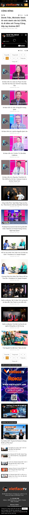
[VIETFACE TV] (14, 489)
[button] (26, 4)
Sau (25, 15)
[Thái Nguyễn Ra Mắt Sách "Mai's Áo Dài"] (14, 338)
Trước (21, 15)
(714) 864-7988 (15, 498)
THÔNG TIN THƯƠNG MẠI (9, 422)
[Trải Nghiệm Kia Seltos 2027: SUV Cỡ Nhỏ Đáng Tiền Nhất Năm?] (4, 449)
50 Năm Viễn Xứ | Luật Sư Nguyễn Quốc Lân (14, 131)
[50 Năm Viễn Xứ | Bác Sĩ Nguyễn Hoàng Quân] (14, 97)
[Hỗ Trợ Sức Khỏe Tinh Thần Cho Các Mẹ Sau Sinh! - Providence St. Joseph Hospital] (14, 242)
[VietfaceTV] (10, 5)
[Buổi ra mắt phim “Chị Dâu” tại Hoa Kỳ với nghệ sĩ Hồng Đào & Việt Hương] (14, 314)
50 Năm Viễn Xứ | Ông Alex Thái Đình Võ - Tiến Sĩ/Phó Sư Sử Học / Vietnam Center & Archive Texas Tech (14, 179)
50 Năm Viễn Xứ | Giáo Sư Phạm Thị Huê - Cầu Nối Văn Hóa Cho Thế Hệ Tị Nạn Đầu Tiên (14, 83)
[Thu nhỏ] (2, 15)
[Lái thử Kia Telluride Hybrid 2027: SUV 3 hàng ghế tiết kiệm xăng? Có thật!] (4, 463)
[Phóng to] (4, 15)
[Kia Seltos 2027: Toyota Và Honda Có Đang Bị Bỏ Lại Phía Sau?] (14, 432)
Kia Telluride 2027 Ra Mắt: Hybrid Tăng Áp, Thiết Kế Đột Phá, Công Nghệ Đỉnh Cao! (17, 456)
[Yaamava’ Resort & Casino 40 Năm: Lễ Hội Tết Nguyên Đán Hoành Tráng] (4, 469)
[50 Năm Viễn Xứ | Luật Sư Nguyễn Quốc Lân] (14, 121)
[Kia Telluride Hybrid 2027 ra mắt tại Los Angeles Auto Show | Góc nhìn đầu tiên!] (4, 476)
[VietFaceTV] (24, 1)
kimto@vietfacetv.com (16, 506)
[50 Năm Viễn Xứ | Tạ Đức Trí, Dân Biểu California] (14, 143)
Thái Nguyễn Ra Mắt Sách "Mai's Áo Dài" (14, 348)
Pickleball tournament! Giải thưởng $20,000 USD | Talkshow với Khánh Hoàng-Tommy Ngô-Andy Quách (14, 228)
